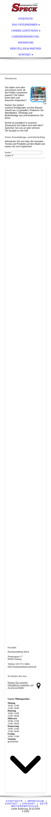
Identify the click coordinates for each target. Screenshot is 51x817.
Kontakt (25, 54)
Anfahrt (28, 803)
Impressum (35, 801)
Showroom (25, 42)
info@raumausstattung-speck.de (22, 666)
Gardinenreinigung (25, 36)
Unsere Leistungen (24, 30)
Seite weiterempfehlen (29, 804)
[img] (25, 8)
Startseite (25, 18)
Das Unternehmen (24, 24)
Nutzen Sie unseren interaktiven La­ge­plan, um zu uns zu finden (21, 685)
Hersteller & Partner (25, 48)
